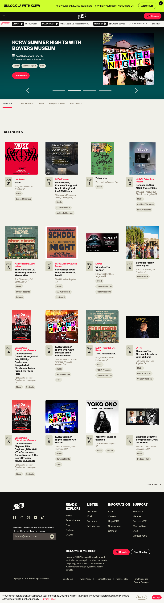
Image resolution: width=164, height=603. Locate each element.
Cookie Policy (120, 579)
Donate (155, 16)
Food (68, 525)
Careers (112, 516)
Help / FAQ (113, 521)
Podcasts (92, 521)
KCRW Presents (25, 103)
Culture (70, 530)
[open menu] (4, 16)
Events (69, 534)
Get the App (147, 5)
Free (42, 66)
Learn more (21, 75)
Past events (76, 103)
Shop (135, 530)
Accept (156, 597)
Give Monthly (140, 552)
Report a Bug (67, 579)
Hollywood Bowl (57, 103)
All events (7, 103)
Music (16, 66)
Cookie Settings (141, 582)
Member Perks (140, 535)
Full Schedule (93, 526)
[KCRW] (18, 509)
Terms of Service (102, 579)
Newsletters (114, 526)
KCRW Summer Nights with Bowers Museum (46, 45)
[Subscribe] (52, 536)
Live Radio (92, 511)
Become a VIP (140, 521)
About (111, 511)
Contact (112, 530)
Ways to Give (139, 526)
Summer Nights (29, 66)
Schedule (156, 24)
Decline (141, 597)
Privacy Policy (83, 579)
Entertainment (73, 520)
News (69, 515)
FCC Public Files (139, 579)
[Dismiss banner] (161, 3)
